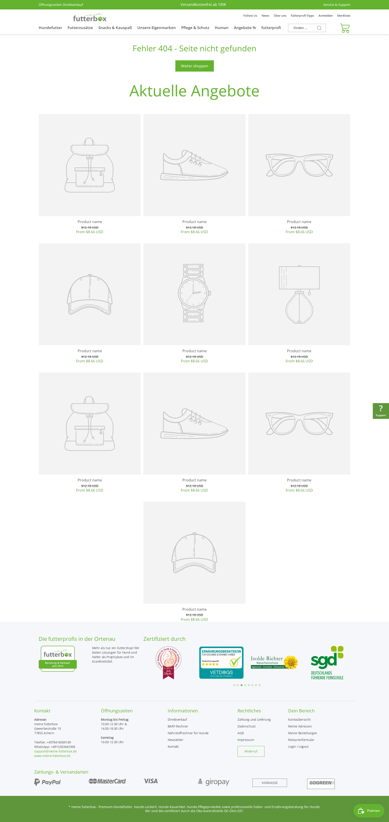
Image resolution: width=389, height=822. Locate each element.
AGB (240, 733)
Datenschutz (246, 726)
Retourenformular (301, 740)
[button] (344, 28)
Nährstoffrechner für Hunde (188, 733)
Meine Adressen (300, 726)
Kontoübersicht (299, 719)
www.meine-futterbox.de (52, 756)
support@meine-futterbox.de (55, 751)
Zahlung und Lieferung (254, 719)
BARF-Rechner (178, 726)
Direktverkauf (177, 719)
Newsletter (175, 740)
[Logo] (90, 15)
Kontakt (173, 746)
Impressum (245, 740)
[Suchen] (317, 28)
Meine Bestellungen (302, 733)
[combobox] (307, 28)
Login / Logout (298, 746)
